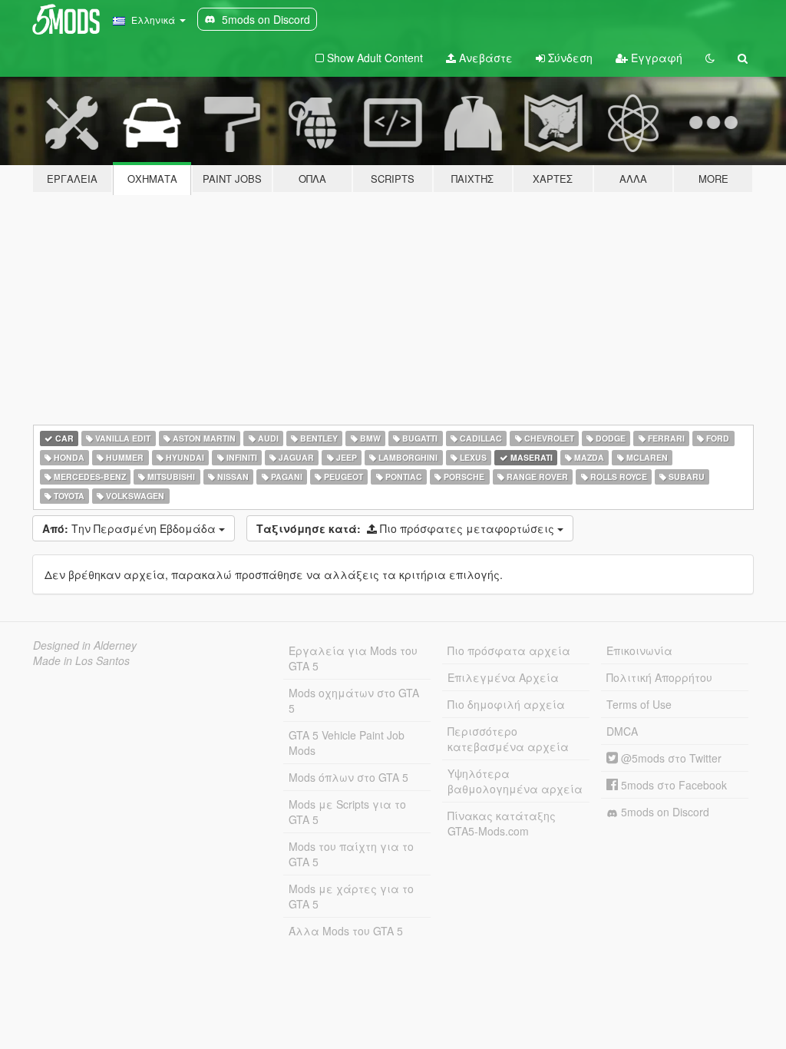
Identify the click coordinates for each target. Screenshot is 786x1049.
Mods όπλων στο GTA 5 (348, 777)
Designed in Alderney (85, 645)
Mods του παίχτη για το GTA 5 (351, 854)
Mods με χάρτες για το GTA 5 (351, 896)
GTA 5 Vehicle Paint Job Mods (347, 742)
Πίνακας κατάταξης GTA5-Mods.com (501, 823)
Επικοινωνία (639, 650)
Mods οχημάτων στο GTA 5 (354, 700)
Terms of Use (639, 704)
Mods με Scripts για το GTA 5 (347, 811)
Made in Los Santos (81, 660)
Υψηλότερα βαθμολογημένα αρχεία (515, 781)
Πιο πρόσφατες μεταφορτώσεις (406, 528)
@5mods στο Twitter (670, 758)
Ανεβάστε (484, 57)
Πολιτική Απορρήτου (659, 677)
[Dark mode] (710, 57)
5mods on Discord (663, 811)
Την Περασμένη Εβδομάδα (130, 528)
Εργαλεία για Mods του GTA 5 (353, 658)
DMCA (622, 731)
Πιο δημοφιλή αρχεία (506, 704)
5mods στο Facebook (672, 785)
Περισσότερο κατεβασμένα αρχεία (508, 738)
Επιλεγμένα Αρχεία (503, 677)
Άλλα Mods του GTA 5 (346, 930)
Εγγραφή (655, 57)
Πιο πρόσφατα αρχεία (508, 650)
